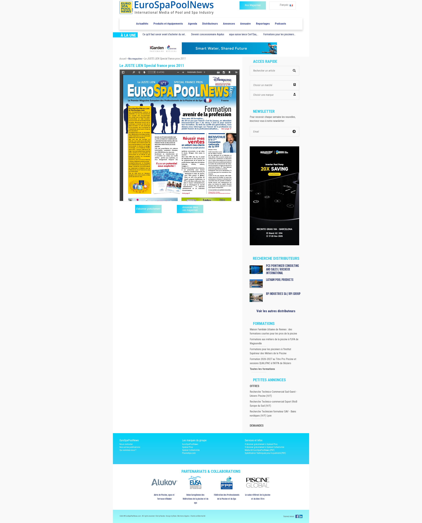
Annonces (229, 23)
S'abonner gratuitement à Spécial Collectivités (264, 447)
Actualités (142, 23)
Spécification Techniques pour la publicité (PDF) (265, 453)
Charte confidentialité (197, 516)
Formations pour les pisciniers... (279, 34)
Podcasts (280, 23)
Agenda (192, 23)
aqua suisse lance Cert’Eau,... (243, 34)
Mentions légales (183, 516)
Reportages (263, 23)
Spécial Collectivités (191, 450)
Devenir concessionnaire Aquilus (207, 34)
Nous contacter (126, 444)
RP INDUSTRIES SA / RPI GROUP (283, 294)
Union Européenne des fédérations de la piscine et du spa (195, 499)
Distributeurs (210, 23)
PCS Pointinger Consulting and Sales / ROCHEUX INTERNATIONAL (282, 269)
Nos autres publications (130, 447)
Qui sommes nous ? (128, 450)
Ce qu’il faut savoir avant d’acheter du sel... (164, 34)
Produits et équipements (168, 23)
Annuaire (245, 23)
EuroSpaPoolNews (190, 444)
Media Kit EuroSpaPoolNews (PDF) (259, 450)
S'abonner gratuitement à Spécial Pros (261, 444)
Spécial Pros (187, 447)
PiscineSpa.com (189, 453)
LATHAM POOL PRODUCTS (279, 280)
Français (284, 4)
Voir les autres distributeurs (275, 311)
